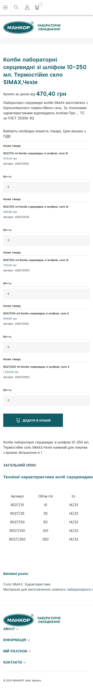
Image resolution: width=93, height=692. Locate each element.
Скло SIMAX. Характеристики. (27, 584)
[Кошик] (39, 8)
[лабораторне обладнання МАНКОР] (35, 24)
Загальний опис (20, 465)
